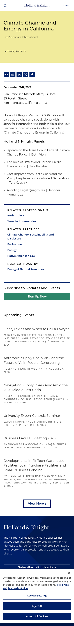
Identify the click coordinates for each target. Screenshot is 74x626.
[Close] (69, 573)
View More (36, 503)
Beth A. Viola (15, 215)
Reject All (37, 606)
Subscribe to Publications (37, 567)
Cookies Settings (37, 595)
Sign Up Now (37, 296)
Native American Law (21, 255)
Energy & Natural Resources (25, 269)
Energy (12, 250)
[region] (37, 596)
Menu (66, 5)
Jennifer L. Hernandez (21, 221)
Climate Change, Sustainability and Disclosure (30, 236)
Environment (16, 244)
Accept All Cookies (37, 616)
